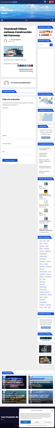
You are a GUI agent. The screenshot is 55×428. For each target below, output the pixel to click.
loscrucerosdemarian (16, 39)
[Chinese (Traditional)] (47, 34)
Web (3, 151)
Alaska (41, 243)
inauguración (42, 274)
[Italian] (40, 34)
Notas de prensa (7, 378)
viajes (45, 307)
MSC (31, 378)
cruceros (48, 261)
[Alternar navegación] (26, 20)
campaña (42, 251)
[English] (44, 31)
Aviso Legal (45, 425)
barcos (46, 246)
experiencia (42, 266)
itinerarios (42, 276)
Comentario (5, 107)
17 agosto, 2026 (34, 399)
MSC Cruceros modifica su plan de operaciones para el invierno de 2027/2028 (41, 382)
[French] (51, 31)
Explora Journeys (43, 271)
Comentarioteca (43, 149)
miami (44, 279)
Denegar (37, 422)
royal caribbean (43, 302)
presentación (42, 299)
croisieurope (42, 261)
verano (41, 307)
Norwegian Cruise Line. (45, 292)
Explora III (42, 269)
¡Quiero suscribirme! (46, 327)
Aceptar (25, 422)
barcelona (42, 246)
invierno (48, 274)
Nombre (4, 135)
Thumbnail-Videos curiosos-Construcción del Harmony (26, 70)
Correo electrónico (7, 143)
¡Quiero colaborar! (46, 137)
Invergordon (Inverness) (45, 167)
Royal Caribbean (19, 378)
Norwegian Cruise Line (34, 393)
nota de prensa (43, 294)
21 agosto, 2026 (8, 384)
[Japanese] (51, 34)
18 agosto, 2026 (8, 399)
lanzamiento (48, 276)
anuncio (45, 243)
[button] (52, 410)
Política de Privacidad (38, 425)
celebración (47, 251)
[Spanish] (40, 31)
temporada (42, 304)
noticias (49, 294)
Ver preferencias (47, 422)
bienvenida (46, 248)
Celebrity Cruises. (43, 253)
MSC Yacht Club (43, 289)
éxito (49, 307)
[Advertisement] (46, 70)
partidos (45, 297)
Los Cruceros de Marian (6, 10)
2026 (41, 241)
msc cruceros (42, 281)
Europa (45, 264)
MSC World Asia (43, 287)
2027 (44, 241)
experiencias (49, 266)
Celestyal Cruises (43, 256)
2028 (48, 241)
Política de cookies (29, 425)
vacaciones (48, 304)
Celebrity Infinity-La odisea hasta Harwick (44, 161)
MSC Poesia (42, 284)
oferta (41, 297)
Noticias (13, 378)
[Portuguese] (44, 34)
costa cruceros (43, 258)
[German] (47, 31)
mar (40, 279)
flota (49, 271)
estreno (41, 264)
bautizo (41, 248)
